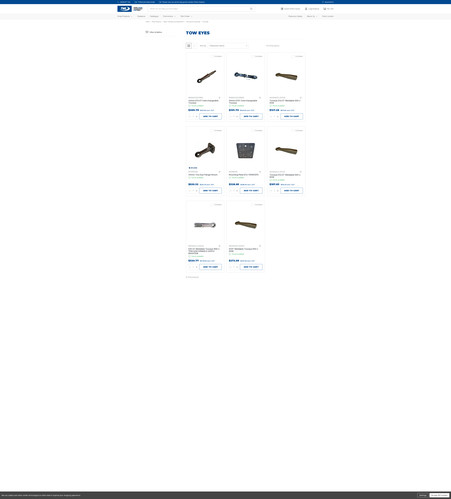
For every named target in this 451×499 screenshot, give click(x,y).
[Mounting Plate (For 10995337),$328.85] (245, 150)
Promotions (168, 16)
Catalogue (154, 16)
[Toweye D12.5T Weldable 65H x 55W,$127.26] (286, 76)
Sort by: (203, 46)
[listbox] (228, 46)
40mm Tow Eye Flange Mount (202, 175)
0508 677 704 (125, 2)
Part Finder (185, 16)
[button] (312, 9)
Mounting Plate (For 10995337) (243, 175)
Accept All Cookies (439, 495)
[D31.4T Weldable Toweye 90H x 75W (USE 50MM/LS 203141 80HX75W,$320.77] (205, 224)
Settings (423, 495)
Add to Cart (210, 116)
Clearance (141, 16)
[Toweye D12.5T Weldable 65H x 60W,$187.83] (286, 150)
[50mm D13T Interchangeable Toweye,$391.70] (245, 76)
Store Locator (328, 16)
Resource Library (295, 16)
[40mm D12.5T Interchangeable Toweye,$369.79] (205, 76)
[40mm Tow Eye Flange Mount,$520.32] (205, 150)
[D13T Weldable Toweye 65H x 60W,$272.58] (245, 224)
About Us (311, 16)
